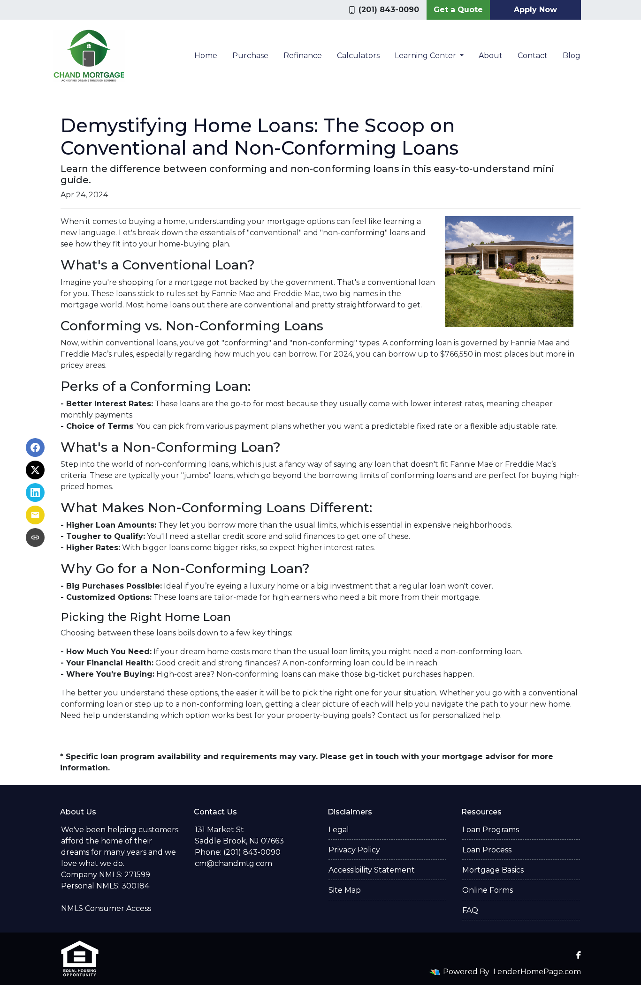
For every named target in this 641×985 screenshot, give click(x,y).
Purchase (250, 55)
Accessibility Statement (371, 870)
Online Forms (487, 890)
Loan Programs (490, 829)
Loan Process (486, 849)
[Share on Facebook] (35, 447)
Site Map (344, 890)
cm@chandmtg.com (233, 863)
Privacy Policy (354, 849)
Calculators (358, 55)
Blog (571, 55)
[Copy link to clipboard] (35, 537)
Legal (338, 829)
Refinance (302, 55)
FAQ (470, 910)
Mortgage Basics (493, 870)
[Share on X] (35, 470)
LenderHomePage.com (537, 971)
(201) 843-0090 (389, 9)
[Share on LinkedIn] (35, 492)
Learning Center (426, 55)
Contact (533, 55)
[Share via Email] (35, 515)
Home (205, 55)
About (491, 55)
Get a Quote (458, 9)
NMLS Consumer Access (106, 908)
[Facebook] (578, 955)
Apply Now (535, 9)
